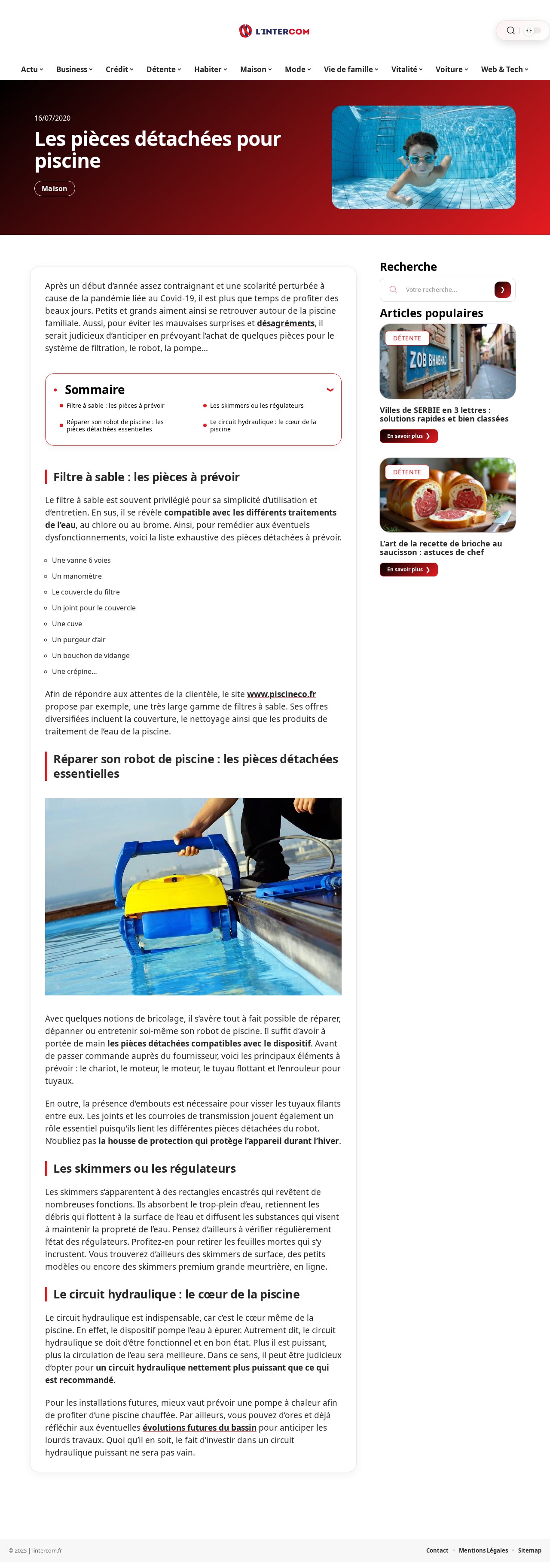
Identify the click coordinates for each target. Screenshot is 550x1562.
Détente (407, 338)
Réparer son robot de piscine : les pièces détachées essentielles (115, 425)
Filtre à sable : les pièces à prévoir (116, 405)
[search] (511, 30)
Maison (55, 188)
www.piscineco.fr (281, 694)
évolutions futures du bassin (200, 1427)
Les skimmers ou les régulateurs (257, 405)
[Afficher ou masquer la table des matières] (229, 389)
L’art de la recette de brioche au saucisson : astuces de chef (441, 547)
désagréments (286, 323)
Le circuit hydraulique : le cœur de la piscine (263, 425)
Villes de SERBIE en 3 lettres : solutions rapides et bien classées (444, 414)
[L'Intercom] (275, 30)
